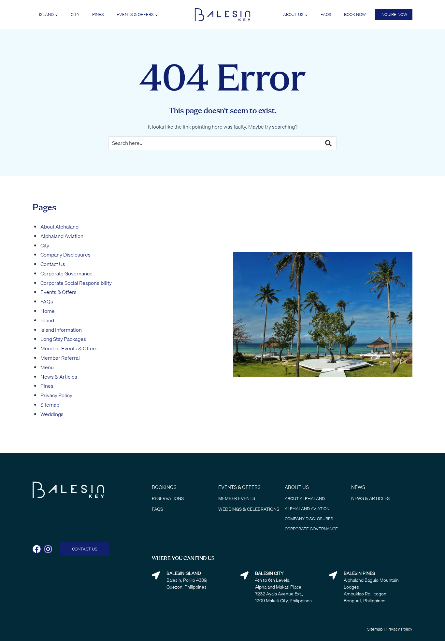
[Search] (323, 143)
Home (47, 311)
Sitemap (49, 404)
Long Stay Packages (63, 339)
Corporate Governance (66, 273)
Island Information (61, 330)
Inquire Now (393, 14)
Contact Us (52, 264)
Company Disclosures (65, 254)
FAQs (326, 14)
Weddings (52, 414)
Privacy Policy (56, 395)
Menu (47, 367)
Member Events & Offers (68, 348)
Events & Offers (58, 292)
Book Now (355, 14)
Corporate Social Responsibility (76, 283)
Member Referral (60, 358)
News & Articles (58, 376)
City (75, 14)
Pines (98, 14)
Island (47, 320)
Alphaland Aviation (61, 236)
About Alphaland (59, 226)
